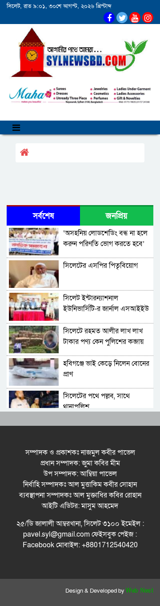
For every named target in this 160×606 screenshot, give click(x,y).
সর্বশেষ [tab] (43, 216)
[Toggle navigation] (16, 127)
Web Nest (139, 591)
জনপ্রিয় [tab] (117, 216)
